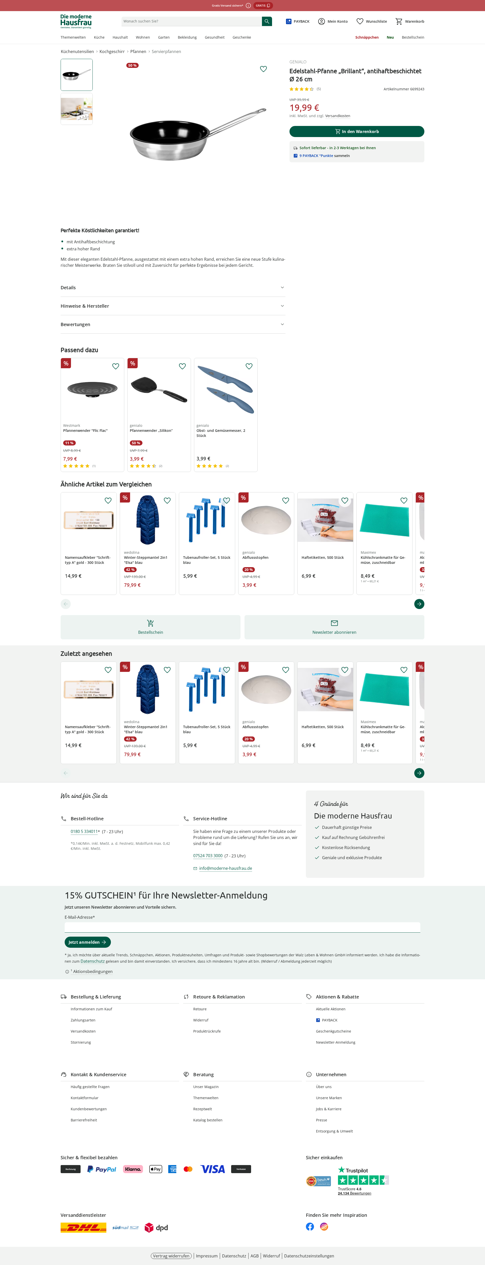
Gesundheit (215, 37)
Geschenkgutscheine (333, 1031)
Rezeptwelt (202, 1108)
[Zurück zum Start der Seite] (479, 1229)
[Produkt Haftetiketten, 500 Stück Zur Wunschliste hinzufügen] (344, 500)
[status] (191, 21)
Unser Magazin (206, 1086)
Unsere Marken (329, 1097)
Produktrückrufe (207, 1031)
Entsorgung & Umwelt (334, 1131)
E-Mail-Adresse (79, 917)
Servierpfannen (166, 51)
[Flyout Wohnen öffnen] (152, 38)
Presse (321, 1120)
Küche (99, 37)
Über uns (324, 1086)
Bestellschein (413, 37)
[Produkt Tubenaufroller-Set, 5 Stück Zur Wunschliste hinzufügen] (226, 500)
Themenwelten (73, 37)
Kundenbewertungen (89, 1108)
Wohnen (143, 37)
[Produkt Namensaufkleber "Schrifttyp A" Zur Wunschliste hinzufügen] (108, 500)
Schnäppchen (367, 37)
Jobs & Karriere (329, 1108)
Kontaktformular (85, 1097)
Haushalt (120, 37)
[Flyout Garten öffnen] (172, 38)
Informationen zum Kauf (91, 1009)
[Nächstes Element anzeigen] (419, 604)
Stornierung (81, 1042)
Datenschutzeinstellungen (309, 1256)
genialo (297, 62)
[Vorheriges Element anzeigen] (66, 604)
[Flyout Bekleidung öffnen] (199, 38)
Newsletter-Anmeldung (335, 1042)
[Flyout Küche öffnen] (107, 38)
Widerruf (200, 1020)
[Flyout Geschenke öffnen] (253, 38)
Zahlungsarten (83, 1020)
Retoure (200, 1009)
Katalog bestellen (208, 1120)
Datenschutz (93, 961)
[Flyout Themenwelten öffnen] (88, 38)
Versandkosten (83, 1031)
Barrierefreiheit (84, 1120)
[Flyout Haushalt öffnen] (130, 38)
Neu (390, 37)
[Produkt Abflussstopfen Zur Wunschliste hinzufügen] (285, 500)
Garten (164, 37)
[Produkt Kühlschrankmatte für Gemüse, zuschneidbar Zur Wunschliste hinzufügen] (404, 500)
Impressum (207, 1256)
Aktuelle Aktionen (331, 1009)
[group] (198, 134)
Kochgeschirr (112, 51)
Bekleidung (187, 37)
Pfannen (138, 51)
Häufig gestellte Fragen (90, 1086)
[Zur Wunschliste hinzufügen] (263, 69)
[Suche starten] (267, 21)
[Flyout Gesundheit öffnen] (227, 38)
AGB (255, 1256)
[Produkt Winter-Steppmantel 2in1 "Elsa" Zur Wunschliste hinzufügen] (167, 500)
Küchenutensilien (77, 51)
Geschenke (242, 37)
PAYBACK (329, 1020)
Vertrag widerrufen (171, 1256)
